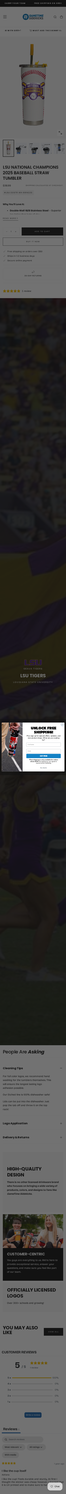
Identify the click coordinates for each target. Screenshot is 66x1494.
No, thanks (43, 768)
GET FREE (43, 756)
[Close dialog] (62, 724)
